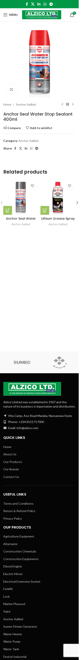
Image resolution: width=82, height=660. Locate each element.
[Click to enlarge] (11, 89)
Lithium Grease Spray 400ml (58, 220)
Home (7, 104)
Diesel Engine (12, 566)
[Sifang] (60, 362)
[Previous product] (62, 104)
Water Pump (11, 641)
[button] (77, 202)
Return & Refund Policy (19, 511)
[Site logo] (41, 14)
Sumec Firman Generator (20, 626)
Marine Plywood (14, 604)
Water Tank (11, 649)
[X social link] (33, 4)
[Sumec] (22, 362)
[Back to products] (67, 104)
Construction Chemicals (19, 551)
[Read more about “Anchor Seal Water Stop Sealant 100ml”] (7, 210)
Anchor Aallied (26, 104)
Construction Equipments (21, 559)
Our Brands (11, 469)
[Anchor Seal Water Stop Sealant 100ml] (20, 197)
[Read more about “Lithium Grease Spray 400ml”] (44, 210)
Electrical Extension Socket (21, 581)
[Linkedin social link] (39, 4)
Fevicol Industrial (14, 656)
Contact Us (11, 477)
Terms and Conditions (18, 503)
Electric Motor (13, 574)
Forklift (8, 589)
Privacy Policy (12, 518)
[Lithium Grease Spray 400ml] (57, 197)
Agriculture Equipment (18, 536)
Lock (6, 596)
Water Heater (12, 634)
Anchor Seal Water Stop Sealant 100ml (21, 220)
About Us (9, 454)
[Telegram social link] (51, 4)
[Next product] (72, 104)
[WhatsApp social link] (45, 4)
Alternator (10, 544)
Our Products (12, 462)
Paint (6, 611)
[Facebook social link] (27, 4)
